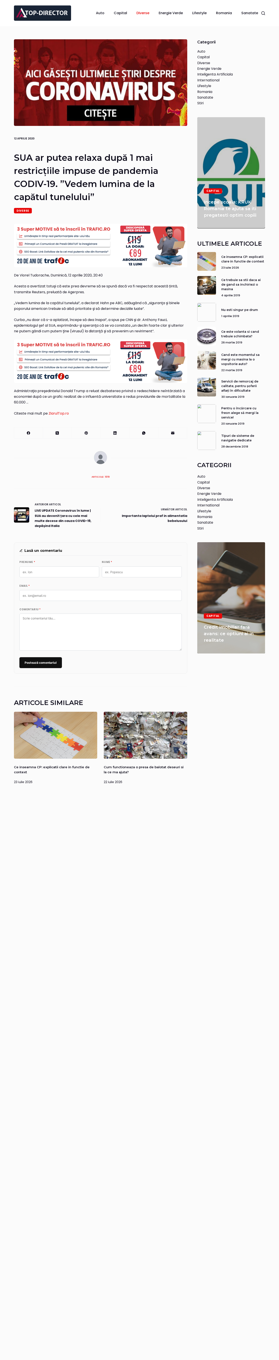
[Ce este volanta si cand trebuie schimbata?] (206, 336)
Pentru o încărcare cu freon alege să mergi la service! (240, 412)
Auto (100, 12)
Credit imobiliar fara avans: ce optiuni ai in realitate (229, 633)
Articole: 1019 (101, 476)
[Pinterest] (86, 433)
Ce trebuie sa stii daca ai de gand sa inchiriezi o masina (241, 284)
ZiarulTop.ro (59, 413)
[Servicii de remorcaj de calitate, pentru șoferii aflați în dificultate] (206, 387)
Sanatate (249, 12)
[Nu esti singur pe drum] (206, 312)
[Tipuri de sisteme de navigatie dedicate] (206, 440)
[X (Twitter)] (57, 433)
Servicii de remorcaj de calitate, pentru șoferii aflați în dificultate (239, 386)
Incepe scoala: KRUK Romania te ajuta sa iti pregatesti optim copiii (230, 208)
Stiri (200, 103)
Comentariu (30, 609)
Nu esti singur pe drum (239, 310)
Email (24, 586)
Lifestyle (199, 12)
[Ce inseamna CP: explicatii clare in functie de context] (55, 735)
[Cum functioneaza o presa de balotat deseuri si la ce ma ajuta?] (145, 735)
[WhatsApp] (143, 433)
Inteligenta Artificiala (215, 74)
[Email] (172, 433)
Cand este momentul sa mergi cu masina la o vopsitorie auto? (240, 359)
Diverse (142, 12)
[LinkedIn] (115, 433)
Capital (120, 12)
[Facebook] (28, 433)
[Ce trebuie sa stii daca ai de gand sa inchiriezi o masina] (206, 285)
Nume (107, 562)
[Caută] (263, 13)
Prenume (27, 562)
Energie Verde (171, 12)
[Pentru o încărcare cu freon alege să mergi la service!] (206, 413)
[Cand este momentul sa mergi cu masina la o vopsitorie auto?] (206, 360)
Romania (224, 12)
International (208, 79)
